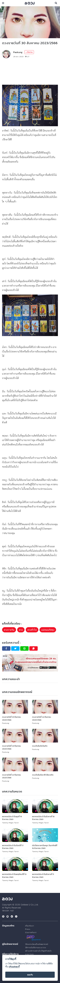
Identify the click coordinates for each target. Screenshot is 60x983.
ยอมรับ (30, 975)
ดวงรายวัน (9, 629)
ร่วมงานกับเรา (30, 932)
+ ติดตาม (29, 52)
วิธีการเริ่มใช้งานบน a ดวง (35, 947)
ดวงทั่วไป (32, 629)
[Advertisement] (30, 65)
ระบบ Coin (29, 954)
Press (27, 929)
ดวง (21, 629)
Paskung (17, 52)
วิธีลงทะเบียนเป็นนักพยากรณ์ (36, 944)
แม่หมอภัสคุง (47, 629)
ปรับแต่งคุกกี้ (14, 966)
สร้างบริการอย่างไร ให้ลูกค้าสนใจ (38, 951)
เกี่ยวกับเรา (29, 925)
